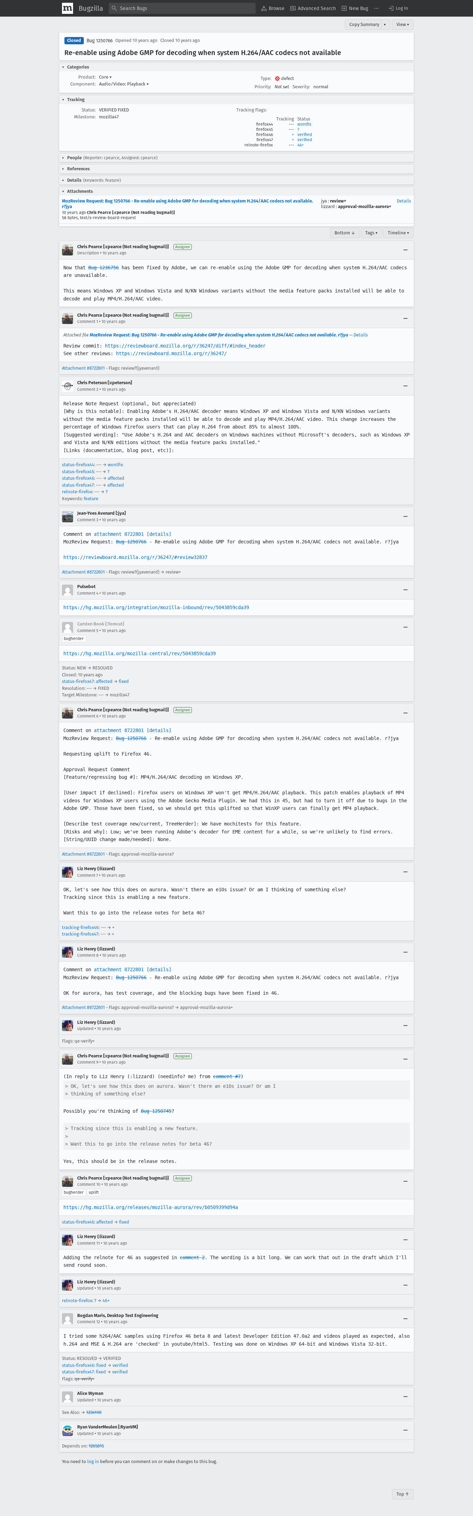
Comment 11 (88, 1243)
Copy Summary (364, 24)
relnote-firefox (77, 491)
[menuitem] (272, 8)
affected (116, 478)
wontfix (304, 124)
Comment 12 (88, 1321)
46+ (300, 145)
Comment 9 (87, 1062)
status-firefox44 (78, 464)
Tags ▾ (371, 232)
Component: (83, 84)
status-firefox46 (78, 478)
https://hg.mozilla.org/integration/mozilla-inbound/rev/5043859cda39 (156, 607)
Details (404, 201)
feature (91, 498)
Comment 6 (87, 716)
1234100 (93, 1412)
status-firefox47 (78, 485)
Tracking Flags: (252, 109)
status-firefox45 (78, 471)
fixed (124, 681)
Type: (266, 78)
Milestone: (85, 116)
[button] (398, 8)
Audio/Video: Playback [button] (124, 84)
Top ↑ (402, 1494)
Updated (85, 1028)
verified (304, 134)
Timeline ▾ (398, 232)
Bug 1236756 (103, 267)
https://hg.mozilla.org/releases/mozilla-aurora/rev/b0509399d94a (150, 1207)
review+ (338, 201)
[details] (158, 534)
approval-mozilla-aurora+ (364, 206)
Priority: (263, 86)
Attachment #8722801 (83, 368)
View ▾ (402, 24)
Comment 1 (87, 321)
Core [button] (105, 77)
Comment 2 (87, 389)
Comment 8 (88, 955)
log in (93, 1461)
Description (88, 253)
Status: (89, 109)
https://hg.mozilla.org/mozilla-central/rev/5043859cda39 (139, 653)
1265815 (96, 1446)
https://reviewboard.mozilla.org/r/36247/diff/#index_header (185, 346)
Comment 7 (87, 875)
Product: (87, 77)
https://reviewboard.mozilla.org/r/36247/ (171, 353)
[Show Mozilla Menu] (67, 8)
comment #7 (227, 1076)
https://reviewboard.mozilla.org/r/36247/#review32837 (135, 557)
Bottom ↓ (344, 232)
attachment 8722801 (119, 534)
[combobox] (182, 8)
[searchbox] (182, 8)
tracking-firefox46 (80, 927)
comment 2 (192, 1257)
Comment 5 (87, 630)
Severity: (301, 86)
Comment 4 (87, 593)
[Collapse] (405, 249)
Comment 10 (88, 1184)
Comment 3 (87, 519)
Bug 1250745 (156, 1111)
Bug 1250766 (100, 41)
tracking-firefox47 (80, 934)
